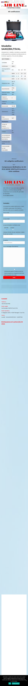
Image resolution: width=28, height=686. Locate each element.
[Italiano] (8, 2)
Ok (9, 683)
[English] (2, 2)
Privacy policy (16, 683)
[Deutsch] (6, 2)
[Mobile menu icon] (26, 6)
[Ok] (26, 680)
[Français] (4, 2)
